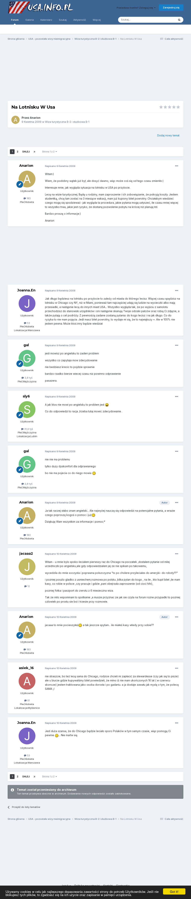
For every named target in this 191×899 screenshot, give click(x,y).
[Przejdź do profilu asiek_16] (27, 681)
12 (28, 586)
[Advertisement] (95, 72)
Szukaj (63, 19)
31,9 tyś (28, 428)
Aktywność (79, 19)
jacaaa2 (26, 554)
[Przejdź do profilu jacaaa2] (27, 566)
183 (28, 198)
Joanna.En (26, 290)
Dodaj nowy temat (168, 135)
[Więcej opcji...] (176, 166)
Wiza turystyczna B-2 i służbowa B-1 (67, 121)
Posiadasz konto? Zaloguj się (135, 7)
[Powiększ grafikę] (107, 404)
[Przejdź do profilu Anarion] (15, 120)
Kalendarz (46, 19)
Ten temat (164, 19)
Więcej (97, 19)
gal (26, 345)
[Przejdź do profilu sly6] (27, 409)
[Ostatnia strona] (34, 151)
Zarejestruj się (171, 7)
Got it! (174, 891)
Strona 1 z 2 (49, 151)
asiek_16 (26, 668)
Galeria (29, 19)
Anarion (35, 117)
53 (28, 322)
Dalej (26, 151)
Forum (15, 19)
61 (28, 700)
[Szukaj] (179, 20)
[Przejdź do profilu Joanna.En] (27, 303)
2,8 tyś (28, 377)
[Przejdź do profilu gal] (27, 358)
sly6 (26, 396)
